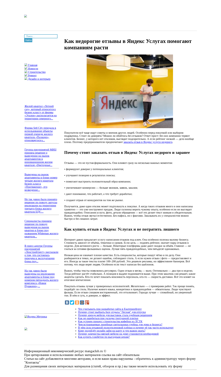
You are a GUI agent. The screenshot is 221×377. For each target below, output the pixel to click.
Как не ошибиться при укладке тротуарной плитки (108, 318)
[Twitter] (72, 302)
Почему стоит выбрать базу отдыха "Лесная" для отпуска (112, 312)
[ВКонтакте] (67, 302)
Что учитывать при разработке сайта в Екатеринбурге (110, 308)
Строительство (36, 72)
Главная (32, 65)
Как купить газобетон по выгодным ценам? (104, 336)
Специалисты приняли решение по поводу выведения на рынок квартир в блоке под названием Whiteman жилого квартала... (41, 229)
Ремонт (32, 75)
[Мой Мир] (82, 302)
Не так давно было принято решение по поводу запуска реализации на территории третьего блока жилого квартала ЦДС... (41, 205)
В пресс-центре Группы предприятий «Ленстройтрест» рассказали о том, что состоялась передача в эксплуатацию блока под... (41, 253)
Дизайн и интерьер (38, 78)
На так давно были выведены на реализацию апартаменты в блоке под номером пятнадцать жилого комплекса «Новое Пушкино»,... (41, 278)
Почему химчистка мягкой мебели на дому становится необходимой (118, 333)
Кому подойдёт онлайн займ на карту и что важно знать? (111, 330)
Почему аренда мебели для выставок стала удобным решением (115, 315)
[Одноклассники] (77, 302)
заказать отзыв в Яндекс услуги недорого (147, 142)
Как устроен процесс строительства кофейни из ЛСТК (110, 321)
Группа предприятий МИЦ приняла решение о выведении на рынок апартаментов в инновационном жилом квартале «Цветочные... (40, 157)
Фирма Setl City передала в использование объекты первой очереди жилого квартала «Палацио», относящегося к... (40, 134)
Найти (28, 40)
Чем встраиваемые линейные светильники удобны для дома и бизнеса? (120, 324)
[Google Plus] (87, 302)
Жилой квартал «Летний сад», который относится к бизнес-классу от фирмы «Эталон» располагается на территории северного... (41, 112)
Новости (32, 68)
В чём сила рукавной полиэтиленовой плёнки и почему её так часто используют (126, 327)
